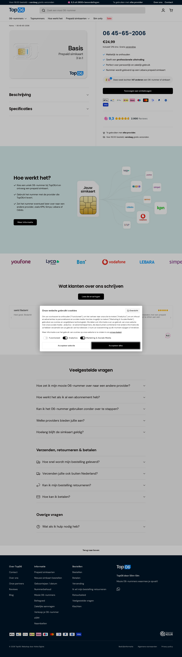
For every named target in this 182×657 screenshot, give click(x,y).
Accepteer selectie (66, 345)
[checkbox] (51, 337)
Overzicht (134, 310)
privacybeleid (115, 332)
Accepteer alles (116, 345)
